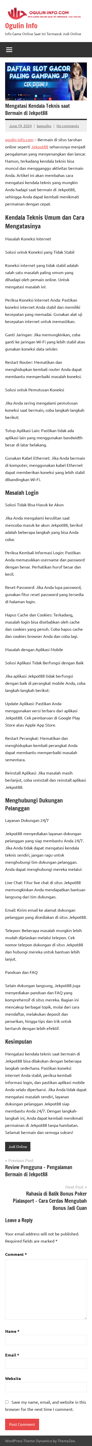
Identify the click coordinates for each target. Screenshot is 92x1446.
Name (12, 1331)
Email (12, 1355)
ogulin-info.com (19, 139)
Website (13, 1378)
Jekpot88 (39, 146)
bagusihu (44, 125)
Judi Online (17, 1146)
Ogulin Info (21, 26)
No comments (67, 125)
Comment (16, 1254)
